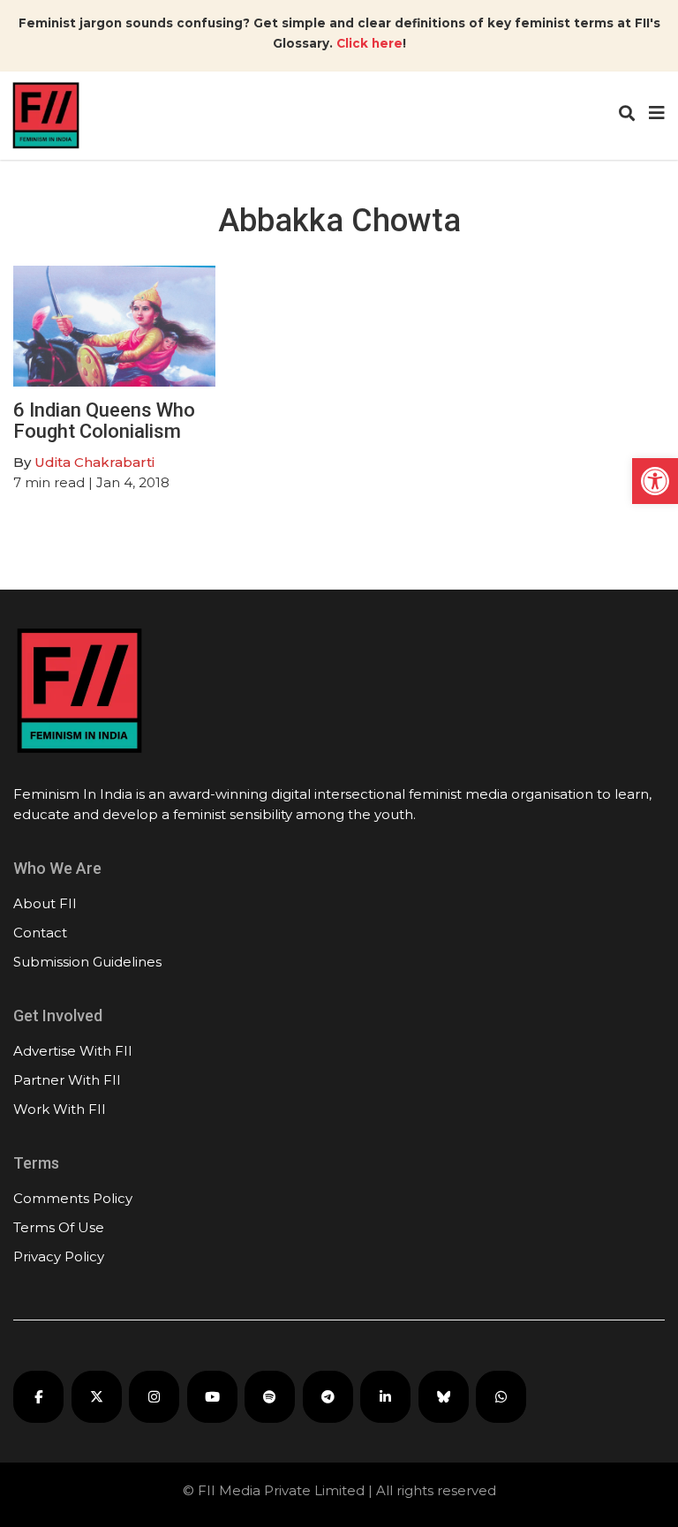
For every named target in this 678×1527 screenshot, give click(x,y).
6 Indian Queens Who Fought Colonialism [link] (104, 420)
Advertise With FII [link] (72, 1050)
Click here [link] (369, 43)
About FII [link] (45, 903)
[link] (655, 481)
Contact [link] (40, 932)
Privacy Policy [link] (58, 1256)
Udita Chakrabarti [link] (94, 462)
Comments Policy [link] (72, 1198)
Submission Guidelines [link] (87, 961)
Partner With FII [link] (67, 1080)
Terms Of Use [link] (58, 1227)
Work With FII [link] (59, 1109)
